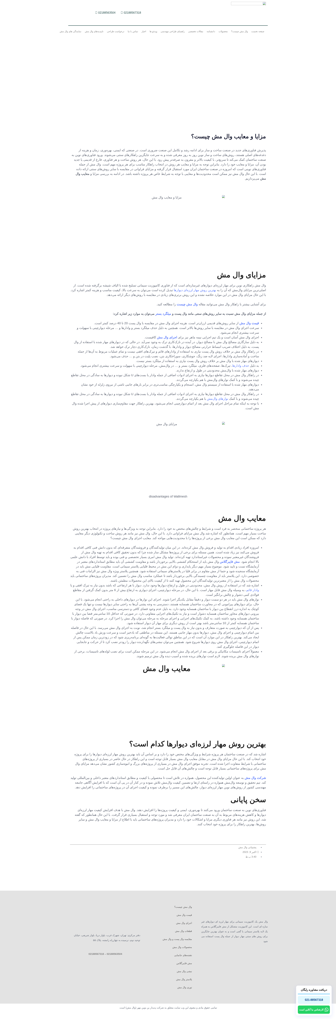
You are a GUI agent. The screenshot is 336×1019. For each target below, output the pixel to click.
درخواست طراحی (115, 31)
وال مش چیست (187, 304)
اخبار (144, 31)
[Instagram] (85, 13)
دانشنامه (211, 31)
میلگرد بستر (163, 313)
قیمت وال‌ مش (249, 323)
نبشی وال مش (184, 971)
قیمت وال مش (184, 915)
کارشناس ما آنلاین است (311, 1009)
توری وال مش (184, 987)
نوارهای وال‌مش (217, 398)
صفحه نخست (257, 31)
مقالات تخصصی (195, 31)
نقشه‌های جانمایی (183, 955)
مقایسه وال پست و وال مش (177, 939)
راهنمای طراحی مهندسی (173, 31)
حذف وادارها (240, 365)
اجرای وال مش (184, 923)
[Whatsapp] (79, 13)
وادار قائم (252, 590)
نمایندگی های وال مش (70, 31)
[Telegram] (73, 13)
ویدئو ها (153, 31)
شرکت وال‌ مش (255, 778)
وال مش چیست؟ (239, 31)
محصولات (223, 31)
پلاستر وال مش (184, 979)
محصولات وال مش (182, 947)
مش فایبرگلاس (230, 561)
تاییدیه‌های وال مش (94, 31)
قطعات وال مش (183, 931)
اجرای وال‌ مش (167, 337)
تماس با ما (133, 31)
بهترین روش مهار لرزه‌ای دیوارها (195, 290)
